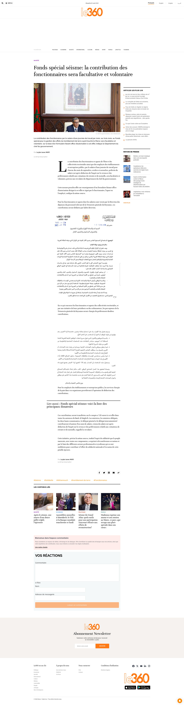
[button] (179, 700)
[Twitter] (137, 666)
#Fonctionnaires (100, 480)
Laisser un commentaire (77, 605)
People (110, 49)
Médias (97, 49)
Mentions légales (105, 670)
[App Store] (130, 687)
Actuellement (37, 49)
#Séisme (37, 480)
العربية (179, 3)
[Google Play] (143, 687)
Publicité (58, 672)
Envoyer (102, 646)
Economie (63, 49)
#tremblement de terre (80, 480)
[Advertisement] (92, 32)
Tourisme (126, 49)
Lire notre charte (41, 547)
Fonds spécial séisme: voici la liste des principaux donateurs (77, 405)
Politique (55, 49)
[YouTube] (141, 666)
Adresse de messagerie (44, 594)
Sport (104, 49)
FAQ (80, 670)
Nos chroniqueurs (38, 690)
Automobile (37, 683)
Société (71, 49)
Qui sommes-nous (61, 670)
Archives (58, 674)
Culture (89, 49)
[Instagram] (149, 666)
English (161, 3)
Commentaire (40, 563)
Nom (37, 586)
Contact (81, 672)
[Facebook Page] (133, 666)
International (80, 49)
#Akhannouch (62, 480)
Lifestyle (118, 49)
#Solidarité (48, 480)
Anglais (170, 3)
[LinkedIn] (145, 666)
